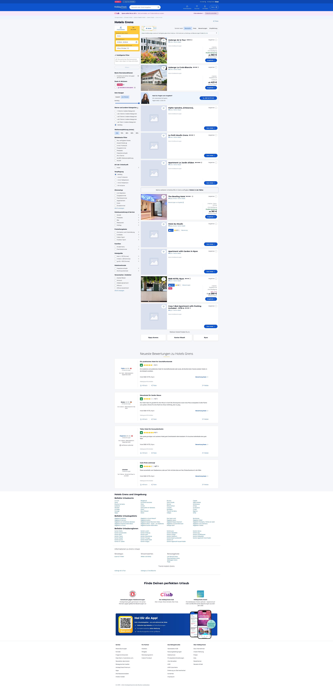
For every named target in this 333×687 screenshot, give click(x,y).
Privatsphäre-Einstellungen (176, 658)
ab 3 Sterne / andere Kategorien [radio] (127, 116)
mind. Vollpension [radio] (123, 183)
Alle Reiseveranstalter (122, 673)
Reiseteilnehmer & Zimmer (124, 45)
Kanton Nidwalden (198, 536)
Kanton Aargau (145, 541)
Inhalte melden (120, 677)
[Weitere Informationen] (207, 293)
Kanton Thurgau (145, 538)
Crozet (195, 509)
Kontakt (202, 1)
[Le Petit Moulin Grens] (154, 146)
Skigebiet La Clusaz (120, 525)
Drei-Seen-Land (171, 518)
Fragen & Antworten (122, 655)
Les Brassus (196, 507)
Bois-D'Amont (144, 511)
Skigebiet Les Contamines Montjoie (125, 522)
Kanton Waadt (179, 337)
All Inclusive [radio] (121, 185)
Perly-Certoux (171, 506)
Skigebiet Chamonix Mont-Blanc (124, 523)
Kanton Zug (196, 533)
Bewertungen (202, 28)
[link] (187, 7)
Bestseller (188, 28)
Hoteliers (144, 648)
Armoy (195, 506)
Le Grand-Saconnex (146, 502)
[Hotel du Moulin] (154, 234)
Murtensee (196, 518)
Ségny (116, 513)
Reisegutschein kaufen (122, 664)
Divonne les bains (120, 504)
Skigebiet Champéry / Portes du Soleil (204, 522)
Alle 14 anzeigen (119, 208)
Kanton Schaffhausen (199, 534)
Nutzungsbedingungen (175, 652)
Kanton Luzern (145, 531)
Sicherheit (171, 673)
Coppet (195, 500)
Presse (195, 655)
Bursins (169, 500)
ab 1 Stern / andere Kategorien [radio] (127, 122)
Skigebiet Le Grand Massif (148, 518)
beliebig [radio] (120, 125)
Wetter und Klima (146, 556)
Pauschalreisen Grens (173, 558)
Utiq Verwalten (172, 661)
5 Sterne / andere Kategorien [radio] (126, 111)
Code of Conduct (147, 658)
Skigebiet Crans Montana (200, 523)
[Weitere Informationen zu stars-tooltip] (137, 107)
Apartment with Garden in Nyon (183, 251)
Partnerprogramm (147, 655)
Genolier (117, 507)
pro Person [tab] (125, 97)
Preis (194, 28)
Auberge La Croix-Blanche (180, 67)
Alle (117, 133)
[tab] (121, 28)
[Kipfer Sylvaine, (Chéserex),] (154, 118)
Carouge (117, 511)
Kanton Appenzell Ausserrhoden (176, 541)
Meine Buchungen (121, 648)
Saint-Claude (170, 502)
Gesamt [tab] (117, 97)
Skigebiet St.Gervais (120, 520)
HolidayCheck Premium (123, 667)
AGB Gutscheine (173, 667)
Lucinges (117, 509)
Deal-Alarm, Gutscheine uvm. (124, 658)
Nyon (206, 337)
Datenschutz (171, 655)
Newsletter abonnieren (122, 661)
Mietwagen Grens (172, 560)
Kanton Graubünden (121, 533)
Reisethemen (197, 661)
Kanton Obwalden (172, 533)
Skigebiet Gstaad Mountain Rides (150, 522)
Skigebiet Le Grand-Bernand (175, 523)
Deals (117, 1)
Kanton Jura (170, 531)
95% (137, 133)
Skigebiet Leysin (171, 520)
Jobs (194, 658)
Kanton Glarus (197, 531)
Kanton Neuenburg (146, 536)
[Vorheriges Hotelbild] (143, 50)
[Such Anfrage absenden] (158, 7)
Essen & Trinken (119, 556)
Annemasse (196, 504)
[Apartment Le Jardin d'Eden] (154, 173)
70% (122, 133)
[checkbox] (127, 77)
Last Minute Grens (172, 556)
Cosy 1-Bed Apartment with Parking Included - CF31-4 (184, 307)
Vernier (169, 504)
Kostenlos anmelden (211, 13)
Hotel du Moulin (175, 224)
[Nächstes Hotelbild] (165, 50)
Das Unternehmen (199, 648)
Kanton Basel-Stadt (146, 539)
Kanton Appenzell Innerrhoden (202, 538)
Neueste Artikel (198, 664)
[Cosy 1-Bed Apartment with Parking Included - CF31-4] (154, 317)
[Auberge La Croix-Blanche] (154, 78)
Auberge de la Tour (177, 40)
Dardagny (169, 509)
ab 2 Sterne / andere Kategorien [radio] (127, 119)
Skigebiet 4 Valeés (198, 525)
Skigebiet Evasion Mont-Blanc (149, 525)
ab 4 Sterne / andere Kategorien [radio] (127, 114)
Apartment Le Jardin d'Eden (181, 163)
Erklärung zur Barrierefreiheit (176, 670)
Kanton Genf (144, 534)
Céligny (169, 513)
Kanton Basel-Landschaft (174, 538)
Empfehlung (213, 28)
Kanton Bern (118, 534)
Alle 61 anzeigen (119, 290)
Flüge (168, 562)
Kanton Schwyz (171, 534)
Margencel (144, 500)
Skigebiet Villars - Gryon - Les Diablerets (152, 523)
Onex (142, 504)
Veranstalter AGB (173, 648)
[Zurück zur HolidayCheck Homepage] (120, 7)
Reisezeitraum (120, 39)
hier (207, 33)
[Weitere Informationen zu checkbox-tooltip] (138, 76)
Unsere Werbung (198, 652)
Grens (142, 509)
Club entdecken (198, 13)
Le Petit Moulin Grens (178, 135)
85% (127, 133)
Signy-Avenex (153, 337)
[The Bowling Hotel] (154, 207)
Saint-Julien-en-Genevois (148, 507)
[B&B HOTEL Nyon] (154, 289)
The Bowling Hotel (176, 196)
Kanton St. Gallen (120, 541)
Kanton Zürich (119, 539)
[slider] (139, 103)
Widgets (144, 652)
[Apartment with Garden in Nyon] (154, 262)
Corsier (143, 506)
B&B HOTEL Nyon (176, 279)
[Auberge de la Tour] (154, 50)
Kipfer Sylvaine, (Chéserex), (180, 108)
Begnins (195, 511)
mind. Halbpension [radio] (123, 180)
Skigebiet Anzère (145, 520)
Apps (117, 670)
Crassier (169, 507)
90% (132, 133)
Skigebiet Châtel (197, 520)
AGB (169, 664)
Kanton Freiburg (145, 533)
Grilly (194, 513)
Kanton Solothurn (172, 536)
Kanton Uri (170, 539)
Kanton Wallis (119, 531)
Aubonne (117, 506)
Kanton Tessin (119, 536)
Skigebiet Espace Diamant (174, 522)
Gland (142, 513)
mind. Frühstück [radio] (122, 177)
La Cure (117, 500)
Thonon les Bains (172, 511)
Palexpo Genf (170, 525)
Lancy (116, 502)
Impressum (171, 677)
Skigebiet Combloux (120, 518)
